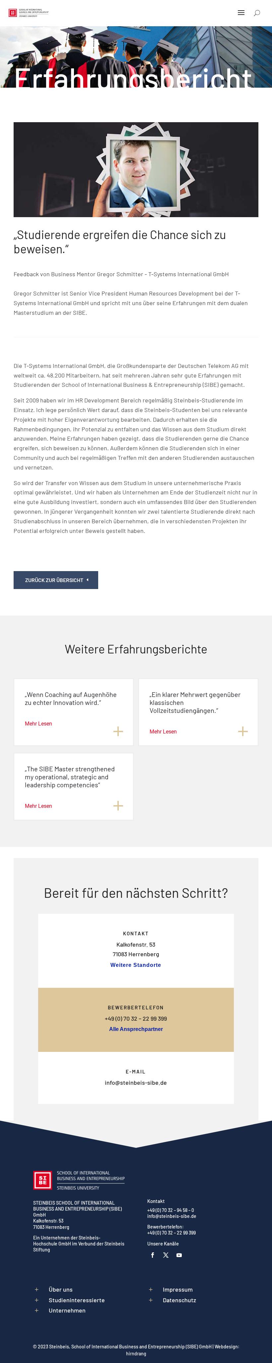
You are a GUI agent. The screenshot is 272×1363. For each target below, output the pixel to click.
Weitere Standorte (135, 965)
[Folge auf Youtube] (179, 1255)
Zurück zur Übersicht (54, 580)
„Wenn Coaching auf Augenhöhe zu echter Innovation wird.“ (71, 698)
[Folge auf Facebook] (152, 1255)
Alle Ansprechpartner (136, 1029)
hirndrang (136, 1353)
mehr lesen (38, 724)
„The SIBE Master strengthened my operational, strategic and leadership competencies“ (70, 777)
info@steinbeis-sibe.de (136, 1082)
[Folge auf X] (166, 1255)
